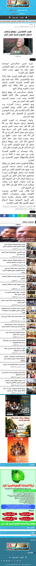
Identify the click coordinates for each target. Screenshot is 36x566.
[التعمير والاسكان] (18, 450)
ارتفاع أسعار (5, 206)
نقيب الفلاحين (31, 208)
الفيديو (32, 464)
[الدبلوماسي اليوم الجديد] (18, 405)
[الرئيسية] (26, 17)
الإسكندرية (29, 206)
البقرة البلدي (22, 206)
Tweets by (33, 535)
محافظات (31, 24)
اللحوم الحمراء (14, 206)
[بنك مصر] (18, 426)
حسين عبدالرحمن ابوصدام (20, 208)
